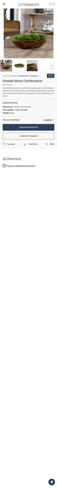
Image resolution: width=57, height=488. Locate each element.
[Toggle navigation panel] (4, 4)
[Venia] (28, 4)
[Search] (50, 4)
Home (5, 76)
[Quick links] (51, 482)
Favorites (11, 144)
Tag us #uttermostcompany (21, 166)
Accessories (13, 76)
